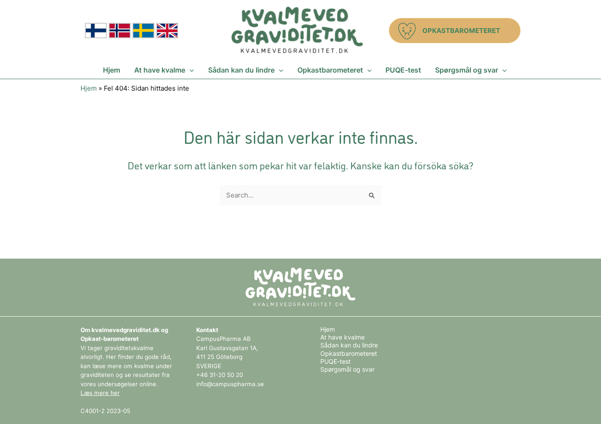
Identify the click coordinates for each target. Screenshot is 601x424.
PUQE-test (335, 361)
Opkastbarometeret (348, 353)
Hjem (89, 88)
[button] (454, 30)
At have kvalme (342, 337)
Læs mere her (100, 392)
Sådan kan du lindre (349, 345)
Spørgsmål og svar (347, 369)
